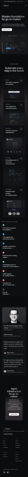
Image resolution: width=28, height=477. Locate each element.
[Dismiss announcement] (26, 1)
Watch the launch (8, 434)
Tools (4, 445)
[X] (8, 472)
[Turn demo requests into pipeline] (14, 89)
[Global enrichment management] (14, 139)
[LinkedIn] (4, 472)
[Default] (4, 5)
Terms (16, 456)
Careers (5, 454)
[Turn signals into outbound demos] (14, 113)
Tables (16, 440)
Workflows (17, 447)
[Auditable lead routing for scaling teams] (14, 201)
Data (4, 440)
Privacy (16, 454)
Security (17, 458)
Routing (17, 443)
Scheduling (17, 445)
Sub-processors (18, 461)
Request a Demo (6, 29)
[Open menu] (25, 5)
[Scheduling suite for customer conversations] (14, 170)
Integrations (5, 447)
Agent (4, 443)
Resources (5, 456)
